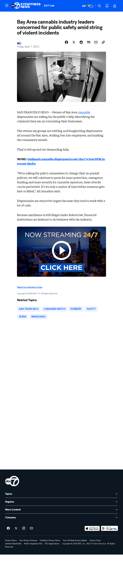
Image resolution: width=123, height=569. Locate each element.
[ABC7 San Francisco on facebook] (8, 528)
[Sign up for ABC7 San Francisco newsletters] (31, 528)
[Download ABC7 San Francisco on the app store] (92, 528)
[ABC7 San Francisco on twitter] (16, 528)
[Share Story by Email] (96, 42)
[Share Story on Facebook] (66, 42)
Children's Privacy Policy (50, 540)
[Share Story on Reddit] (81, 42)
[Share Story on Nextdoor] (88, 42)
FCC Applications (52, 544)
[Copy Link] (103, 42)
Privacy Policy (11, 540)
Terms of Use (95, 540)
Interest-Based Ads (13, 544)
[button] (6, 5)
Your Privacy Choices (28, 540)
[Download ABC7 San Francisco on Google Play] (109, 528)
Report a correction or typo (29, 287)
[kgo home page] (12, 481)
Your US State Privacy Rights (75, 540)
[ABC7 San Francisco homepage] (26, 5)
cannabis (84, 112)
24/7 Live (49, 5)
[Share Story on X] (74, 42)
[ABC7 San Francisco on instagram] (23, 528)
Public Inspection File (33, 544)
